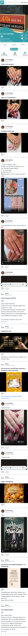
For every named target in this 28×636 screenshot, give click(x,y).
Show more (3, 321)
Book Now (15, 49)
